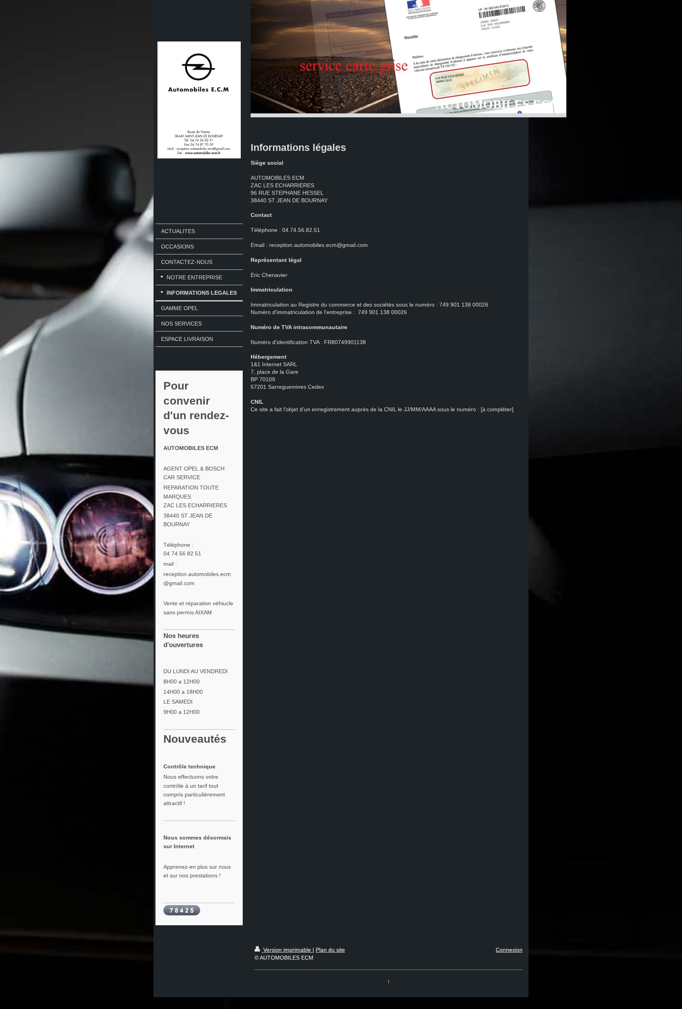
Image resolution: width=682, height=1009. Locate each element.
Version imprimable (287, 950)
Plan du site (330, 950)
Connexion (509, 950)
